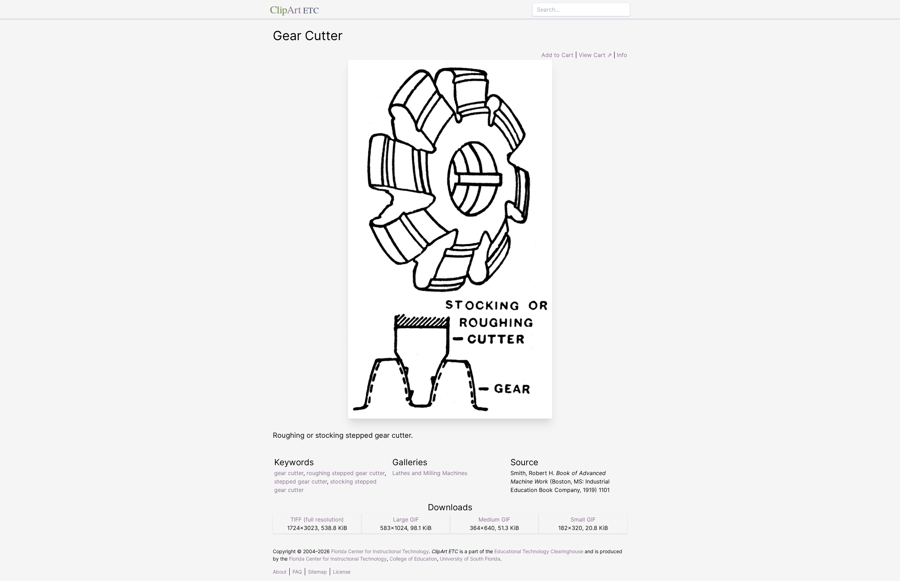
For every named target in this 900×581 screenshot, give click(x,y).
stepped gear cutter (300, 481)
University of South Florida (470, 559)
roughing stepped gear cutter (346, 472)
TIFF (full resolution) (317, 519)
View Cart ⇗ (595, 54)
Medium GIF (494, 519)
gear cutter (288, 472)
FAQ (297, 572)
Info (622, 54)
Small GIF (583, 519)
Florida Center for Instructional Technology (380, 551)
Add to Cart (557, 54)
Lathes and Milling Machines (429, 472)
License (342, 572)
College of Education (413, 559)
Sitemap (317, 572)
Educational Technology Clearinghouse (538, 551)
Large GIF (406, 519)
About (280, 572)
